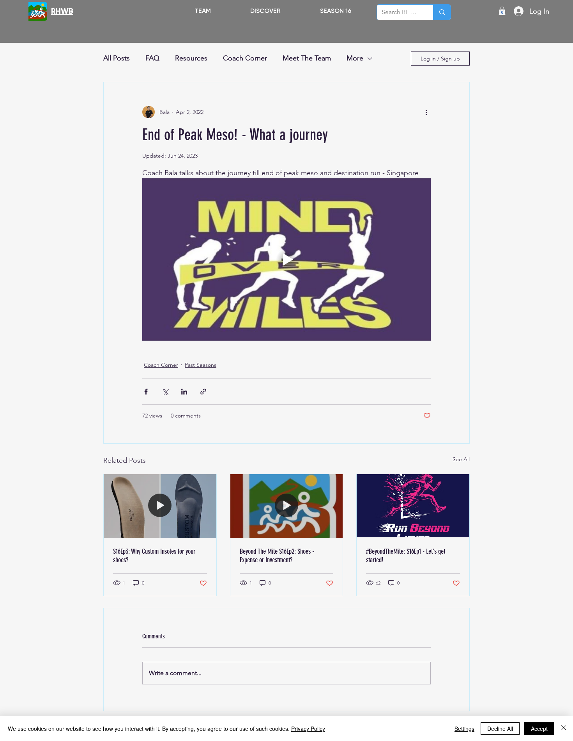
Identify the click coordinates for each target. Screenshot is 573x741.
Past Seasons (200, 364)
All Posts (116, 58)
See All (461, 459)
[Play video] (286, 259)
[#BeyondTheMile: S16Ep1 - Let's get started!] (413, 505)
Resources (191, 58)
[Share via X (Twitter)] (165, 391)
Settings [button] (464, 728)
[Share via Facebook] (146, 391)
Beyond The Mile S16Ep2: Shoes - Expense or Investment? (277, 555)
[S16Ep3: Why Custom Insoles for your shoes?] (160, 505)
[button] (265, 11)
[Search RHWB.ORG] (442, 12)
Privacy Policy (308, 728)
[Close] (563, 728)
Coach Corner (245, 58)
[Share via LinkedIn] (184, 391)
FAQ (152, 58)
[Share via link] (203, 391)
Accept (539, 728)
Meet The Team (307, 58)
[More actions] (426, 112)
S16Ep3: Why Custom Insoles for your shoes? (154, 555)
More (355, 58)
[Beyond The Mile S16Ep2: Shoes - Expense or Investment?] (286, 505)
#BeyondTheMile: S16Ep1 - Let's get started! (405, 555)
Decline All (500, 728)
